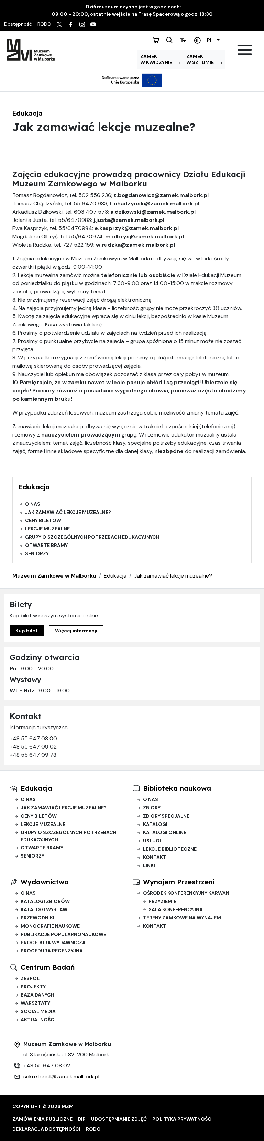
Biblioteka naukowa (177, 788)
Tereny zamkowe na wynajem (182, 918)
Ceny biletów (43, 520)
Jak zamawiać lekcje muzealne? (68, 512)
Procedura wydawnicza (53, 942)
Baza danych (37, 995)
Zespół (30, 978)
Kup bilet (26, 630)
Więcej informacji (76, 630)
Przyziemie (162, 901)
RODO (93, 1129)
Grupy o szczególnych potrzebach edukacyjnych (92, 537)
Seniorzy (37, 553)
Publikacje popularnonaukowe (63, 934)
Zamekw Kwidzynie (156, 59)
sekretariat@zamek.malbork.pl (61, 1076)
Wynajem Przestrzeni (178, 882)
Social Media (38, 1011)
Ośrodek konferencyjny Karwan (186, 893)
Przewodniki (37, 918)
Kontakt (154, 857)
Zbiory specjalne (166, 816)
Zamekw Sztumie (200, 59)
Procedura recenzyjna (52, 951)
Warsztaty (35, 1003)
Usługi (152, 841)
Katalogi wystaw (44, 909)
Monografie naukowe (50, 926)
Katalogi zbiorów (45, 901)
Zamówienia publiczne (42, 1119)
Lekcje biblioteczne (170, 849)
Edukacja (27, 113)
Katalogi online (164, 832)
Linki (149, 865)
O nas (32, 504)
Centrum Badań (48, 967)
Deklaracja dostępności (46, 1129)
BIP (82, 1119)
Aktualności (38, 1019)
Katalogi (155, 824)
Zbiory (152, 808)
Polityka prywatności (182, 1119)
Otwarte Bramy (46, 545)
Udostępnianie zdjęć (119, 1119)
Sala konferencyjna (175, 909)
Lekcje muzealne (47, 529)
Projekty (33, 986)
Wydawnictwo (45, 882)
